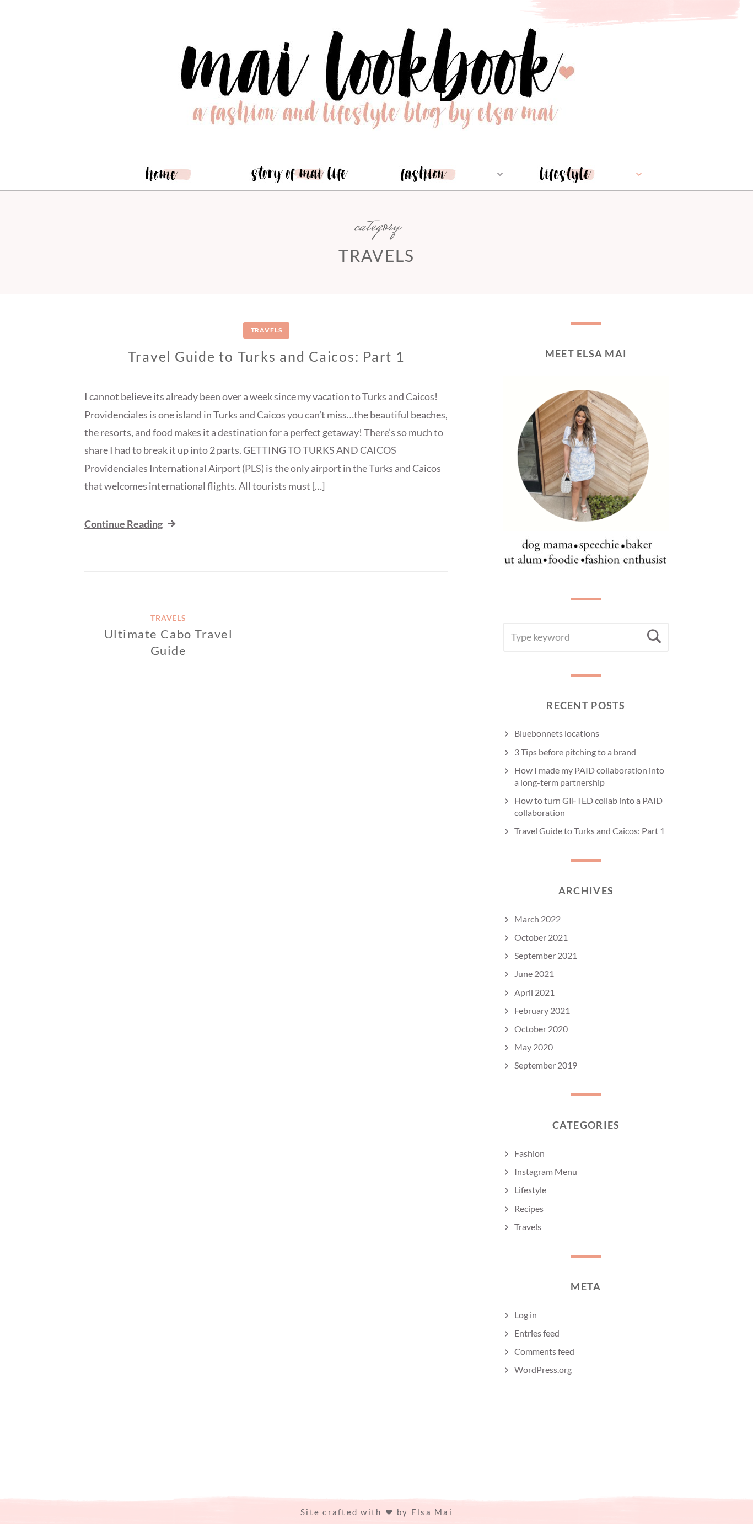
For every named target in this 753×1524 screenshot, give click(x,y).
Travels (266, 330)
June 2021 (534, 973)
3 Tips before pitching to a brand (575, 752)
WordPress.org (543, 1369)
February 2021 (542, 1010)
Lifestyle (530, 1189)
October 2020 (541, 1028)
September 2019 (545, 1065)
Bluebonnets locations (556, 733)
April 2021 (534, 992)
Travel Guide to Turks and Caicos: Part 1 (266, 356)
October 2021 (541, 937)
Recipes (529, 1208)
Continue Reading (123, 524)
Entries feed (537, 1333)
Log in (525, 1315)
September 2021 (545, 955)
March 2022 (537, 919)
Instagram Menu (545, 1171)
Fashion (529, 1153)
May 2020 (533, 1047)
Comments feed (544, 1351)
